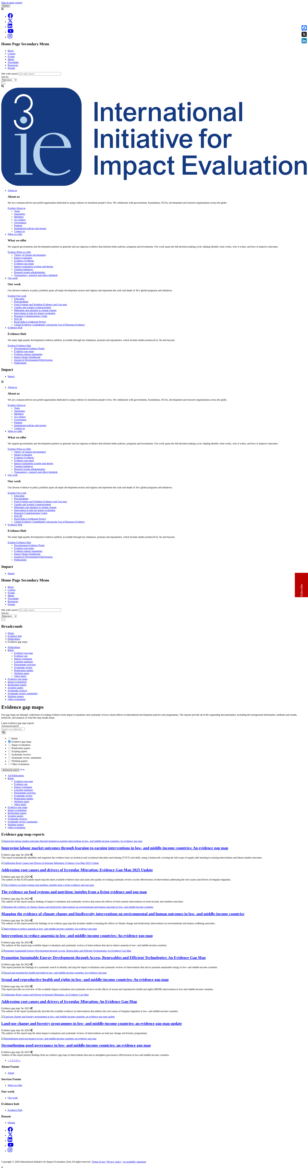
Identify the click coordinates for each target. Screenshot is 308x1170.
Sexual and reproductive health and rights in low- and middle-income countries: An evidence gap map (85, 979)
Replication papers (17, 684)
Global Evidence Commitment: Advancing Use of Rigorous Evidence (49, 324)
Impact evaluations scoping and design (33, 266)
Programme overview (25, 664)
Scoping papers (15, 687)
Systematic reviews (17, 690)
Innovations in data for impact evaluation (34, 313)
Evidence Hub (15, 327)
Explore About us (17, 208)
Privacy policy (114, 1161)
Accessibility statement (134, 1161)
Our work (13, 278)
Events (11, 56)
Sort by (5, 77)
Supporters (19, 214)
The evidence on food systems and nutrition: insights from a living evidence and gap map (74, 892)
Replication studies (23, 670)
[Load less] (24, 769)
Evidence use (21, 656)
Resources (13, 65)
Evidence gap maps (24, 263)
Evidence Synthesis (24, 260)
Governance (20, 222)
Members (19, 216)
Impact (11, 376)
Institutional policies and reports (30, 228)
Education (19, 298)
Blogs (11, 50)
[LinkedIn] (10, 26)
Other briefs (20, 676)
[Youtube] (10, 32)
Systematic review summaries (23, 693)
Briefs (11, 650)
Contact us (19, 231)
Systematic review (23, 667)
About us (12, 190)
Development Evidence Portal (29, 348)
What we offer (15, 234)
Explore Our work (17, 296)
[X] (10, 21)
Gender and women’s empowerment (32, 307)
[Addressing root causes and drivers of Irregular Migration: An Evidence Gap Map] (33, 1008)
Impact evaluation (23, 258)
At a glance (20, 219)
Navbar (6, 6)
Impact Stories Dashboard (27, 357)
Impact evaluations (17, 682)
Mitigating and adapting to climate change (35, 310)
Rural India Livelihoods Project (30, 321)
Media (11, 59)
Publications (20, 363)
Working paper (21, 673)
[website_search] (3, 732)
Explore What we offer (19, 252)
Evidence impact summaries (28, 354)
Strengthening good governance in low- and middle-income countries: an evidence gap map (76, 1045)
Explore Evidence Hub (19, 345)
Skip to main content (11, 2)
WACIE (18, 319)
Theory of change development (30, 255)
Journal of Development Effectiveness (33, 360)
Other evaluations (17, 699)
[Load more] (21, 769)
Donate (11, 68)
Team (17, 211)
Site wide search (9, 73)
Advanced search (10, 726)
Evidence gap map (23, 653)
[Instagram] (10, 37)
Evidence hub (15, 636)
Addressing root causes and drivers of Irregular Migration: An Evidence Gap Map (69, 1001)
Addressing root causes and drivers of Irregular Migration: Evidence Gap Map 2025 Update (77, 870)
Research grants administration (29, 272)
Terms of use (99, 1161)
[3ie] (154, 185)
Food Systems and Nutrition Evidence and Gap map (40, 304)
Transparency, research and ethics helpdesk (36, 275)
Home (11, 633)
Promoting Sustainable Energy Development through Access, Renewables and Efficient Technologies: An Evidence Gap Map (103, 957)
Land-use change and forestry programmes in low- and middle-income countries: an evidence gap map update (91, 1023)
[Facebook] (10, 16)
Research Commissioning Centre (30, 316)
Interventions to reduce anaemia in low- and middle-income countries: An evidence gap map (77, 936)
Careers (11, 53)
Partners (18, 225)
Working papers (16, 696)
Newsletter (13, 62)
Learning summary (23, 661)
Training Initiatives (23, 269)
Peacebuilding (21, 301)
